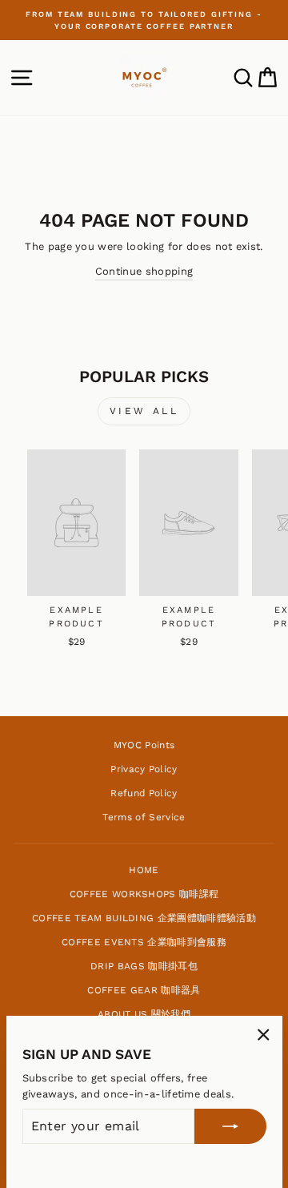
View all (144, 411)
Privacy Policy (144, 769)
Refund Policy (143, 793)
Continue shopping (144, 271)
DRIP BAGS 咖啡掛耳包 (144, 966)
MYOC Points (144, 745)
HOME (143, 870)
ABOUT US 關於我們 (144, 1014)
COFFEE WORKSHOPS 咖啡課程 (144, 894)
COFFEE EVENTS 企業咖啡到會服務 (144, 942)
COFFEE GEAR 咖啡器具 (143, 990)
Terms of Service (143, 817)
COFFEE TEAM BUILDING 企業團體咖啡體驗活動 (144, 918)
